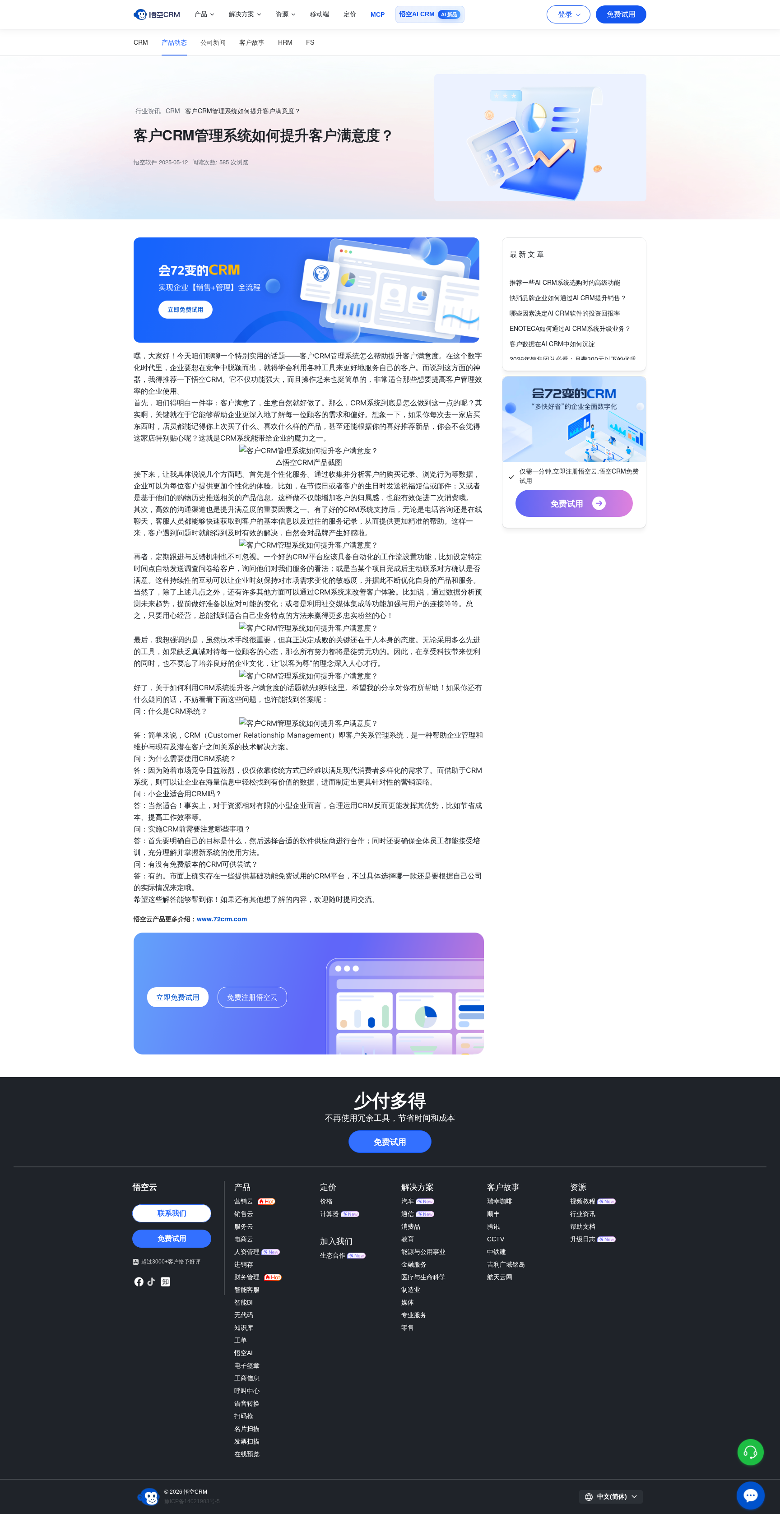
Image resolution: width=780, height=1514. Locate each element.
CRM (173, 110)
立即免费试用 (178, 997)
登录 (565, 14)
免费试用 (621, 14)
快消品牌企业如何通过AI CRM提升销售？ (568, 297)
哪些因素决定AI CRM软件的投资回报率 (565, 312)
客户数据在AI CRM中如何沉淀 (552, 343)
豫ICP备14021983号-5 (192, 1501)
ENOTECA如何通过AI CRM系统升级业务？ (570, 328)
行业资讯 (148, 110)
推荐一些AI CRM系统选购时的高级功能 (565, 282)
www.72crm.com (222, 918)
